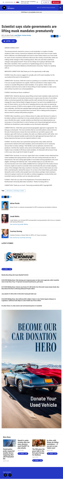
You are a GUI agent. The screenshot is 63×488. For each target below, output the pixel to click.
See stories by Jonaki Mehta (19, 224)
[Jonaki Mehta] (5, 218)
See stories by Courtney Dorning (20, 237)
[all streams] (60, 8)
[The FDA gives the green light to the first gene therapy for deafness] (38, 443)
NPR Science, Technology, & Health (15, 190)
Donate (56, 2)
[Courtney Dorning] (5, 233)
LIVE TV (46, 2)
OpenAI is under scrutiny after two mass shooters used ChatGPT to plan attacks (24, 444)
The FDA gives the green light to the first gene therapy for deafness (38, 452)
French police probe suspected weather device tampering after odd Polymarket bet (8, 454)
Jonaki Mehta (17, 35)
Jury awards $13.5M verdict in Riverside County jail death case (19, 294)
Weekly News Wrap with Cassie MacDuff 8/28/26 (15, 275)
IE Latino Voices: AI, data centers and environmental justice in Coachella (22, 306)
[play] (4, 8)
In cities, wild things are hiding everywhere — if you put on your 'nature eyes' (52, 444)
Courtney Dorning (26, 35)
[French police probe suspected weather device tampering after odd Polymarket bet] (9, 443)
